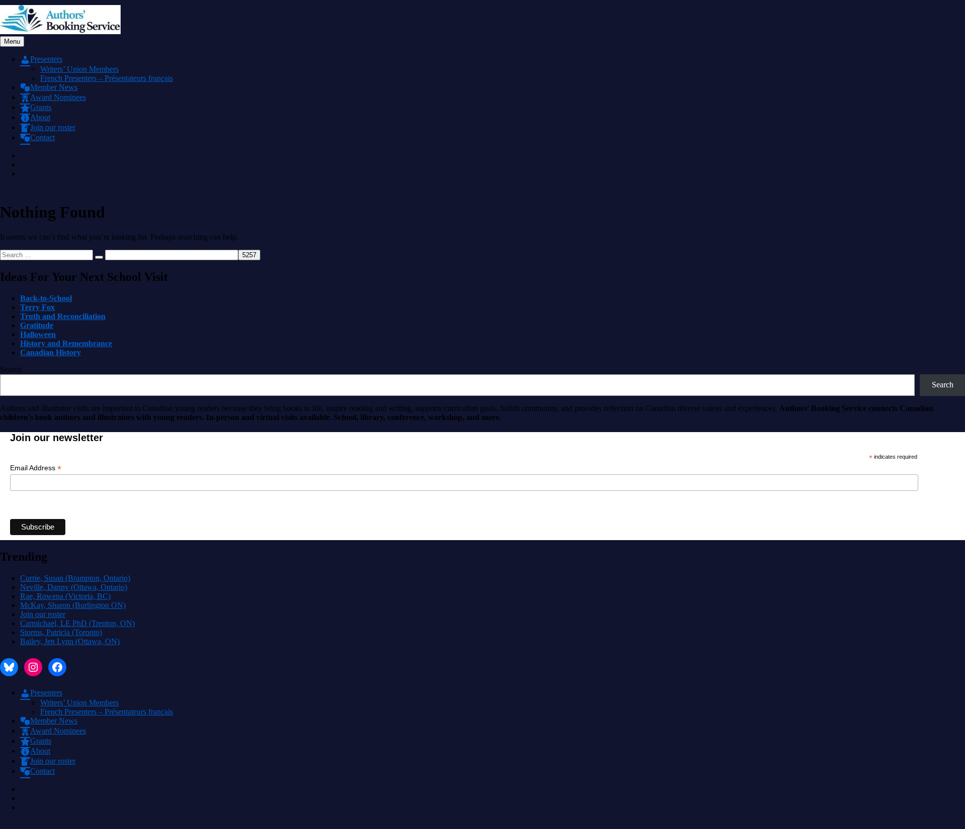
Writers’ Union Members (79, 69)
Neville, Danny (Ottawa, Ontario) (73, 587)
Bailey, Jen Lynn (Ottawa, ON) (70, 641)
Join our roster (42, 614)
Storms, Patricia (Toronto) (61, 632)
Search (11, 369)
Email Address (35, 468)
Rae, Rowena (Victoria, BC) (65, 596)
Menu (12, 41)
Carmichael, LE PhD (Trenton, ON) (77, 623)
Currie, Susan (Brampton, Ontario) (75, 578)
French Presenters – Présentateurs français (106, 78)
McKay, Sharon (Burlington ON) (73, 605)
